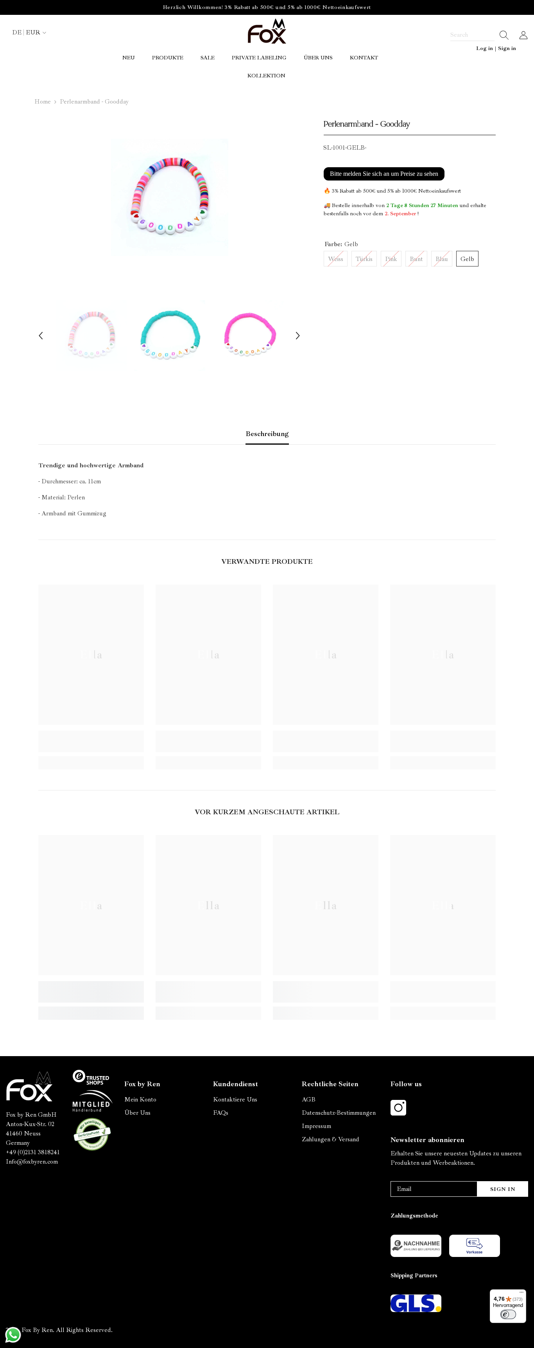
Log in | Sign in (496, 48)
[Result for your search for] (502, 35)
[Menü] (521, 1294)
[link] (91, 741)
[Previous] (41, 335)
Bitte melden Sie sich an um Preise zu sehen (384, 173)
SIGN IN (503, 1189)
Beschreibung (267, 433)
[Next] (298, 335)
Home (42, 101)
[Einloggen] (523, 35)
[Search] (479, 35)
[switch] (508, 1314)
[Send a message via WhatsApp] (13, 1335)
